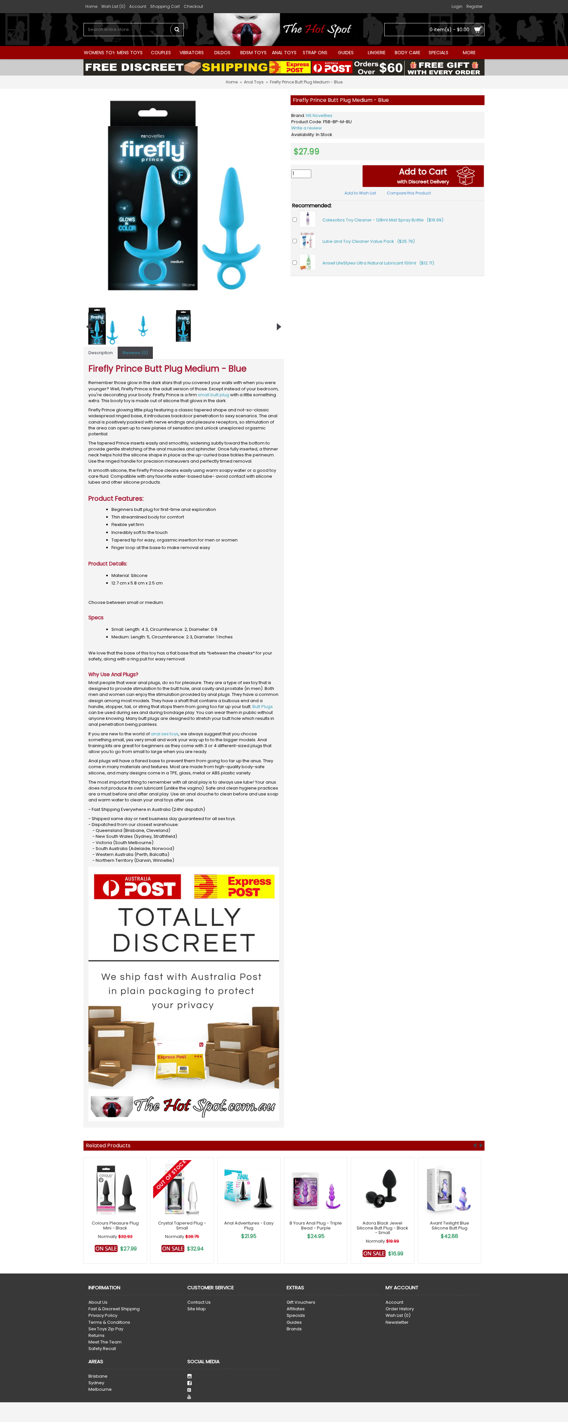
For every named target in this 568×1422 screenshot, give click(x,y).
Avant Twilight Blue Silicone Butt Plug (449, 1225)
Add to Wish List (360, 193)
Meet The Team (105, 1342)
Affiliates (296, 1309)
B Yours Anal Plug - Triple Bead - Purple (316, 1225)
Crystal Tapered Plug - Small (182, 1225)
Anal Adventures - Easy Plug (248, 1225)
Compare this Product (409, 193)
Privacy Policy (102, 1316)
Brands (294, 1329)
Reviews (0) (135, 353)
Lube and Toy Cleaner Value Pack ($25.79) (368, 241)
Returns (96, 1336)
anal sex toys (164, 734)
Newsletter (397, 1322)
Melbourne (100, 1389)
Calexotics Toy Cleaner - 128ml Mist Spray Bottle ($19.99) (382, 220)
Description (100, 353)
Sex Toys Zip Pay (105, 1329)
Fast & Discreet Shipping (114, 1309)
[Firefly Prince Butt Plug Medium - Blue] (183, 195)
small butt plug (213, 395)
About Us (97, 1302)
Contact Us (199, 1302)
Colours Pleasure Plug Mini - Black (115, 1225)
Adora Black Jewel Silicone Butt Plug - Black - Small (382, 1228)
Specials (296, 1316)
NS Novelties (319, 115)
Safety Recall (102, 1349)
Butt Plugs (262, 706)
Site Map (196, 1309)
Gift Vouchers (301, 1302)
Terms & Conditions (109, 1322)
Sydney (96, 1383)
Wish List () (398, 1316)
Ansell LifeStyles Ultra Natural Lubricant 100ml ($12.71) (378, 263)
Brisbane (97, 1376)
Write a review (306, 128)
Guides (294, 1322)
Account (394, 1302)
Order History (400, 1309)
